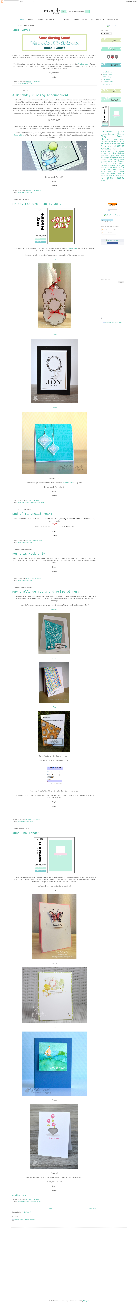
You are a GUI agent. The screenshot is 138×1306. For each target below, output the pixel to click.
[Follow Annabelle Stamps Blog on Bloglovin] (107, 221)
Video (109, 180)
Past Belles (100, 19)
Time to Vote (109, 175)
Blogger (86, 1301)
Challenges (50, 19)
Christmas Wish (105, 153)
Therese (54, 335)
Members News (112, 19)
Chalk (109, 146)
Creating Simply (83, 64)
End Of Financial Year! (32, 514)
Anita (54, 658)
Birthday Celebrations (116, 134)
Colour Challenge (118, 153)
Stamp (103, 173)
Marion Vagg (107, 77)
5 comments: (37, 190)
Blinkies (40, 19)
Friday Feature (40, 502)
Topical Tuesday (115, 178)
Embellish (121, 157)
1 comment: (36, 500)
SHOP (59, 19)
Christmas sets (71, 248)
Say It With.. (112, 169)
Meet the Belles (87, 19)
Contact (76, 19)
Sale (31, 84)
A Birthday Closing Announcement (40, 95)
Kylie (54, 259)
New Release (118, 161)
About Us (31, 19)
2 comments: (37, 82)
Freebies (67, 19)
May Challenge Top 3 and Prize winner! (46, 592)
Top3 (31, 821)
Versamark (103, 180)
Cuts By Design (110, 155)
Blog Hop (105, 144)
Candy (103, 146)
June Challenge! (26, 833)
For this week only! (29, 554)
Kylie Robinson (108, 72)
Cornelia (54, 609)
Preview (104, 163)
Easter (116, 157)
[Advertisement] (107, 298)
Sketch (39, 1201)
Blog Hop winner (117, 144)
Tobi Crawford (119, 175)
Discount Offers (109, 157)
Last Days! (21, 30)
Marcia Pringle (107, 74)
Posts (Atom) (26, 1212)
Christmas (33, 502)
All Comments (108, 233)
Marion (54, 408)
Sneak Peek (118, 172)
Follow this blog (112, 243)
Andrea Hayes (107, 84)
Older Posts (92, 1209)
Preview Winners (117, 163)
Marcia (110, 161)
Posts (105, 229)
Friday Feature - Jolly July (36, 204)
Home (22, 19)
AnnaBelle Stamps (23, 84)
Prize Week (116, 165)
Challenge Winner (118, 149)
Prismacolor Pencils (106, 165)
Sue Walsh (106, 79)
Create (102, 155)
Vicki (54, 707)
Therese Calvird (108, 81)
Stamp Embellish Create (113, 173)
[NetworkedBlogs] (112, 240)
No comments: (37, 540)
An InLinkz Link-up (19, 1195)
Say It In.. (117, 167)
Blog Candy (119, 142)
